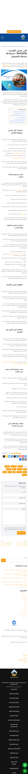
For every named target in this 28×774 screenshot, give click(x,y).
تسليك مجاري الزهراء (14, 693)
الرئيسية (25, 46)
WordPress (9, 686)
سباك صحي (20, 469)
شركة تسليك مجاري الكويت (14, 748)
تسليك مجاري (13, 466)
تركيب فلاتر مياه (14, 726)
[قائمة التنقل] (2, 37)
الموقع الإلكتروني (22, 503)
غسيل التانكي (23, 214)
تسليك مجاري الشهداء (14, 706)
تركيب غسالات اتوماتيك (14, 739)
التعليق (24, 509)
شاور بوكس (9, 469)
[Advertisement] (14, 15)
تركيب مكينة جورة (14, 724)
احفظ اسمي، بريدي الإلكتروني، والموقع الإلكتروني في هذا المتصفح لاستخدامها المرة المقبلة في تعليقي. (15, 528)
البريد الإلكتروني (22, 497)
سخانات (14, 469)
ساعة (13, 447)
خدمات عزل (24, 599)
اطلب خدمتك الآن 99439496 (14, 31)
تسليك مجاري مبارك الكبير (14, 720)
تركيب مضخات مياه (14, 735)
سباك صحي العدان (18, 190)
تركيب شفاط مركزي (14, 744)
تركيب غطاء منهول (14, 753)
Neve (20, 686)
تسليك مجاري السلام (14, 702)
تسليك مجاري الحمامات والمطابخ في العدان (16, 254)
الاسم (24, 492)
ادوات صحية (20, 466)
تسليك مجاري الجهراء (14, 711)
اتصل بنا (25, 662)
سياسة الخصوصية (22, 659)
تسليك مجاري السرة (14, 698)
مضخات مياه (24, 616)
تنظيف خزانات (24, 597)
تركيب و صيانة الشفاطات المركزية (19, 158)
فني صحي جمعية (23, 613)
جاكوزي (25, 469)
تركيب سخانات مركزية (14, 731)
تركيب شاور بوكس (14, 757)
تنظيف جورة (7, 466)
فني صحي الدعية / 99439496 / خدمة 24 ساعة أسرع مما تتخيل (14, 582)
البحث (26, 557)
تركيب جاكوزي (14, 761)
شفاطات (25, 604)
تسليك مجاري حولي (14, 715)
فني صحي (25, 611)
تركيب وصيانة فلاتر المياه (17, 153)
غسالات (25, 606)
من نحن (25, 657)
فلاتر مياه (25, 609)
